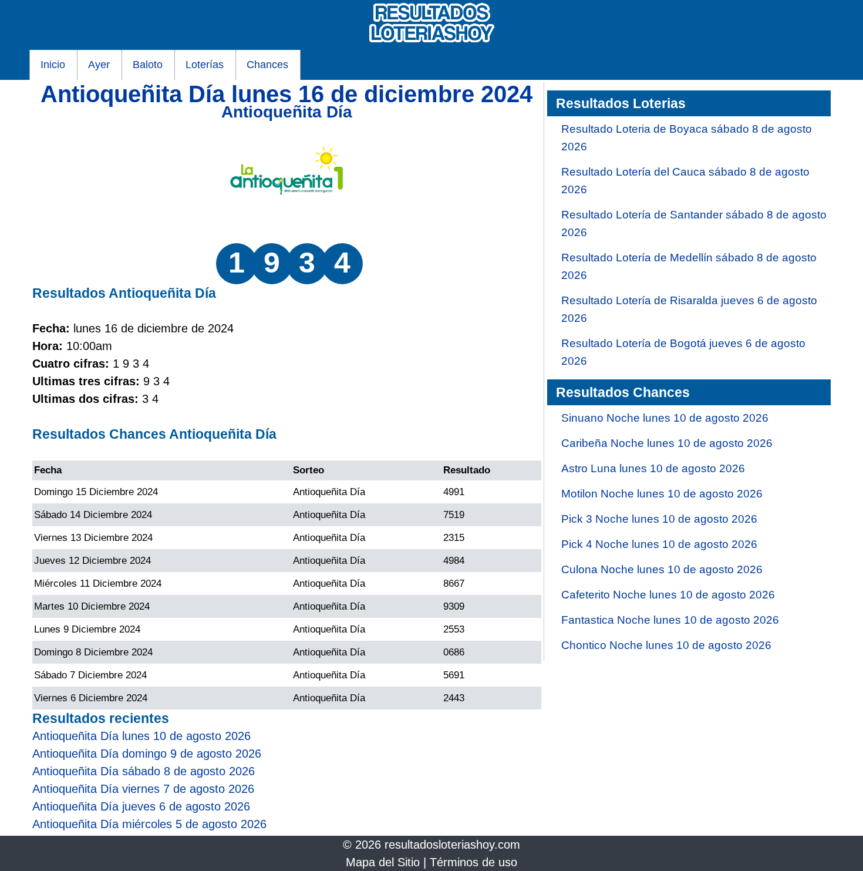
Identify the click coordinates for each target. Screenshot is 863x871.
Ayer (99, 64)
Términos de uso (473, 862)
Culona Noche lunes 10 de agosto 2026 (662, 569)
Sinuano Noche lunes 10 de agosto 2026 (664, 418)
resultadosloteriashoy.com (452, 844)
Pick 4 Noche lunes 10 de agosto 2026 (659, 544)
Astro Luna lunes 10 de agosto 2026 (653, 468)
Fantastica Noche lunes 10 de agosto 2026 (670, 620)
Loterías (205, 64)
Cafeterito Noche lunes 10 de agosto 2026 (668, 594)
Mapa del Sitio (383, 862)
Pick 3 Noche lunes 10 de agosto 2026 (659, 519)
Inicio (53, 64)
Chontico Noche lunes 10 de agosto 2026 (666, 645)
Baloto (148, 64)
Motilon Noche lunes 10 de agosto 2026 (662, 493)
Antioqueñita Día (286, 112)
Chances (267, 64)
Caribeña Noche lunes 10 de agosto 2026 (667, 443)
